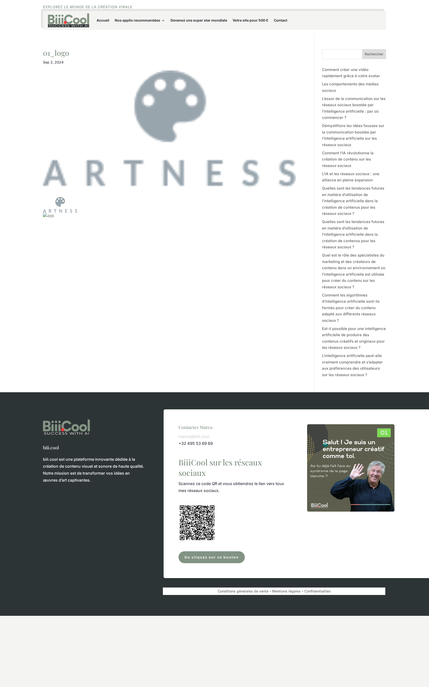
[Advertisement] (149, 650)
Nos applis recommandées (137, 20)
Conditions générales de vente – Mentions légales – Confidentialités (274, 591)
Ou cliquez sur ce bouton (211, 557)
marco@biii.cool (194, 436)
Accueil (103, 20)
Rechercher (374, 54)
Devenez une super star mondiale (199, 20)
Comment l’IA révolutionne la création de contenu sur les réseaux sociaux (348, 159)
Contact (280, 20)
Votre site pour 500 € (250, 20)
